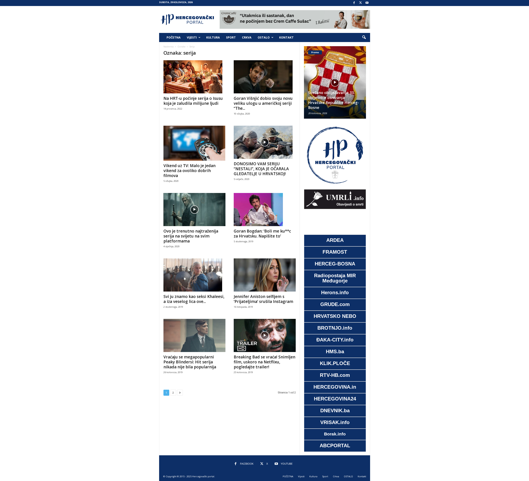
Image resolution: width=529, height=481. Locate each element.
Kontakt (286, 37)
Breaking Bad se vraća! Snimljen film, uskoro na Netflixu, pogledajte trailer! (264, 362)
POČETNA (174, 37)
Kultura (213, 37)
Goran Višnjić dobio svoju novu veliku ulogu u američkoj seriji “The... (263, 103)
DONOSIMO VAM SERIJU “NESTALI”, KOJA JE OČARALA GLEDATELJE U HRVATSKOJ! (261, 168)
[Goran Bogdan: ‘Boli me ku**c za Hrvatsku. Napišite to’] (265, 209)
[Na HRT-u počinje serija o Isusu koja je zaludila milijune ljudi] (194, 76)
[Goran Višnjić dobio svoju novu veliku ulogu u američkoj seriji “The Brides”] (265, 76)
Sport (231, 37)
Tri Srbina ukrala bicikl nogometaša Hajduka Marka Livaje (338, 102)
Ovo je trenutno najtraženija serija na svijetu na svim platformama (190, 236)
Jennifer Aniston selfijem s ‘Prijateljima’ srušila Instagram (263, 299)
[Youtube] (367, 3)
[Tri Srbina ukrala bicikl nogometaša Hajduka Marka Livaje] (339, 82)
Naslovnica (168, 46)
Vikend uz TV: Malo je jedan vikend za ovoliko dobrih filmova (189, 170)
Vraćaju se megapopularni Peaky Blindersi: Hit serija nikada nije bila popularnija (189, 362)
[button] (363, 37)
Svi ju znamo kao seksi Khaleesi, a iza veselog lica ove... (193, 299)
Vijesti (192, 37)
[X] (360, 3)
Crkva (246, 37)
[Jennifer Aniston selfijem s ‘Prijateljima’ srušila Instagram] (265, 275)
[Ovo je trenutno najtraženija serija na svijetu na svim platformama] (194, 209)
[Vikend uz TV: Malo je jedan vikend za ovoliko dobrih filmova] (194, 143)
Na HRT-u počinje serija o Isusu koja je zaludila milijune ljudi (193, 101)
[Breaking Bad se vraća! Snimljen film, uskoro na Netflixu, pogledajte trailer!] (265, 335)
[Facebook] (354, 3)
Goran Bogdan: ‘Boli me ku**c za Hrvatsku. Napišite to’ (262, 233)
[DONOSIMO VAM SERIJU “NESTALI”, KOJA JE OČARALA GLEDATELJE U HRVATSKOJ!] (265, 142)
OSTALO (264, 37)
